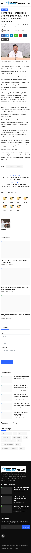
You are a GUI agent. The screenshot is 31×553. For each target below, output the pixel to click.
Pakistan (14, 448)
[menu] (2, 3)
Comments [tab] (5, 327)
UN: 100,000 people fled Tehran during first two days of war (15, 178)
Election (22, 448)
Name (2, 333)
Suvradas (3, 264)
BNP (3, 433)
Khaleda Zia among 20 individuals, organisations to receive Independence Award (15, 185)
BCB (14, 441)
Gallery (16, 548)
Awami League (6, 441)
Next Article (14, 182)
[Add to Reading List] (7, 39)
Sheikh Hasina (5, 448)
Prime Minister (11, 166)
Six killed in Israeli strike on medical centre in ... (21, 377)
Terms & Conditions (6, 548)
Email (2, 340)
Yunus (25, 437)
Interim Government (7, 444)
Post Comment (7, 362)
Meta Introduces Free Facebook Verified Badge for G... (21, 396)
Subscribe (26, 527)
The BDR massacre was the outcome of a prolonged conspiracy (14, 288)
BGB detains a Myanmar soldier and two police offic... (21, 498)
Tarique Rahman (17, 437)
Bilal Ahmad (16, 380)
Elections (18, 444)
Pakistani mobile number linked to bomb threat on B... (21, 507)
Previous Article (16, 175)
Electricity (19, 166)
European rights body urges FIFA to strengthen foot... (21, 387)
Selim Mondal (17, 511)
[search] (29, 3)
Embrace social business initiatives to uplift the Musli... (15, 315)
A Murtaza (4, 229)
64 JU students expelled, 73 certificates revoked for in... (14, 261)
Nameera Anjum (17, 390)
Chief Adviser (22, 433)
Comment (4, 347)
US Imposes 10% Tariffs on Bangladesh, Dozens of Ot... (22, 404)
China (19, 441)
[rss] (3, 536)
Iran (15, 433)
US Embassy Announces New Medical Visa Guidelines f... (21, 414)
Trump (9, 433)
